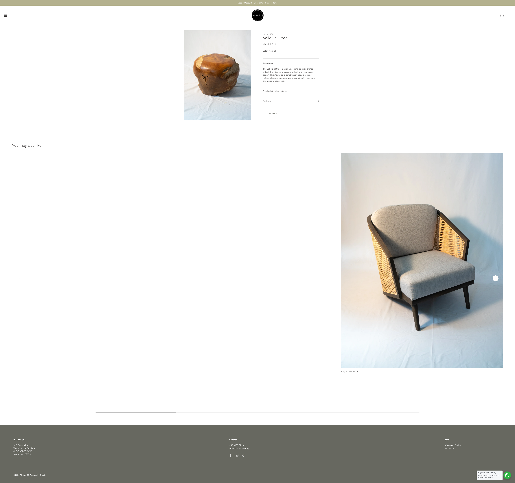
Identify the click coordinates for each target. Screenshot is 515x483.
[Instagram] (237, 455)
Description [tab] (268, 63)
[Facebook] (230, 455)
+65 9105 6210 (236, 445)
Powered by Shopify (38, 475)
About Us (449, 448)
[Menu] (6, 15)
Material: (267, 44)
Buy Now (272, 114)
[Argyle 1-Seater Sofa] (422, 260)
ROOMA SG (24, 475)
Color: (265, 51)
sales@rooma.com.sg (239, 448)
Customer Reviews (453, 445)
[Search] (502, 16)
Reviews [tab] (267, 101)
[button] (19, 278)
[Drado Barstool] (93, 261)
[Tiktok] (243, 455)
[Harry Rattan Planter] (258, 213)
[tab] (291, 82)
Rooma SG (268, 34)
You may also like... (28, 145)
